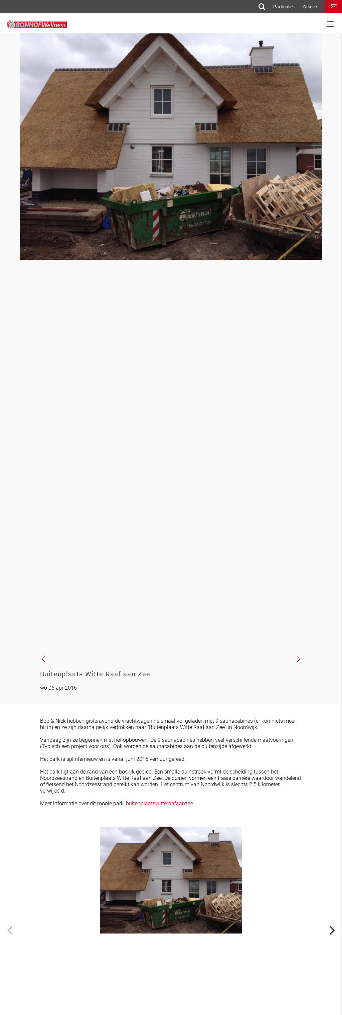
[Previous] (10, 930)
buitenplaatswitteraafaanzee (159, 803)
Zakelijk (310, 6)
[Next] (331, 930)
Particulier (283, 6)
